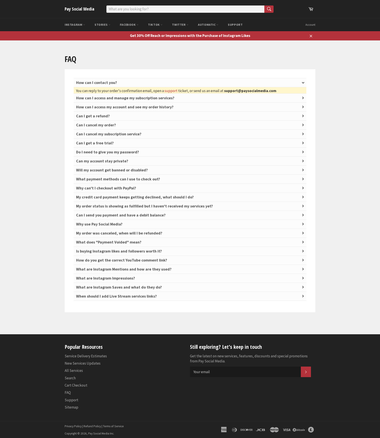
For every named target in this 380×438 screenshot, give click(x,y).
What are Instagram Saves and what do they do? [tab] (119, 287)
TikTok (154, 25)
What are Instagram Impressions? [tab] (105, 278)
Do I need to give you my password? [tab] (107, 151)
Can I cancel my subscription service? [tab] (108, 133)
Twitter (179, 25)
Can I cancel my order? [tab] (96, 124)
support (170, 90)
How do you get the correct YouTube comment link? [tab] (121, 260)
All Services (74, 370)
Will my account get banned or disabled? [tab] (112, 170)
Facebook (128, 25)
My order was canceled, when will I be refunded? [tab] (119, 233)
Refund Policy (92, 426)
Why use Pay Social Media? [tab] (99, 224)
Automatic (207, 25)
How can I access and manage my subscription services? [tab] (125, 97)
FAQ (68, 392)
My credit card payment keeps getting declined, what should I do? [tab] (135, 197)
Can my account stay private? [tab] (102, 161)
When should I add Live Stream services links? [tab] (116, 296)
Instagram (74, 25)
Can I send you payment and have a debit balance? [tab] (121, 215)
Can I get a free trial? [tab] (95, 142)
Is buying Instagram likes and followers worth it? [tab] (119, 251)
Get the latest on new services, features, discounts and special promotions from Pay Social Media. (249, 358)
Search (70, 378)
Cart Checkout (76, 385)
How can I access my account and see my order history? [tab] (125, 106)
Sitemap (71, 407)
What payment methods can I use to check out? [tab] (118, 179)
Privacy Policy (73, 426)
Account (310, 25)
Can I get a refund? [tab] (93, 115)
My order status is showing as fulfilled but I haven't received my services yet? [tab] (144, 206)
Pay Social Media (79, 9)
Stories (101, 25)
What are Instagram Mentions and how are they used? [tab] (124, 269)
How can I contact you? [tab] (96, 82)
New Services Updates (82, 363)
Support (235, 25)
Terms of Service (113, 426)
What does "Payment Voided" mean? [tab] (108, 242)
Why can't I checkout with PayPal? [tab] (106, 188)
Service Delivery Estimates (86, 356)
